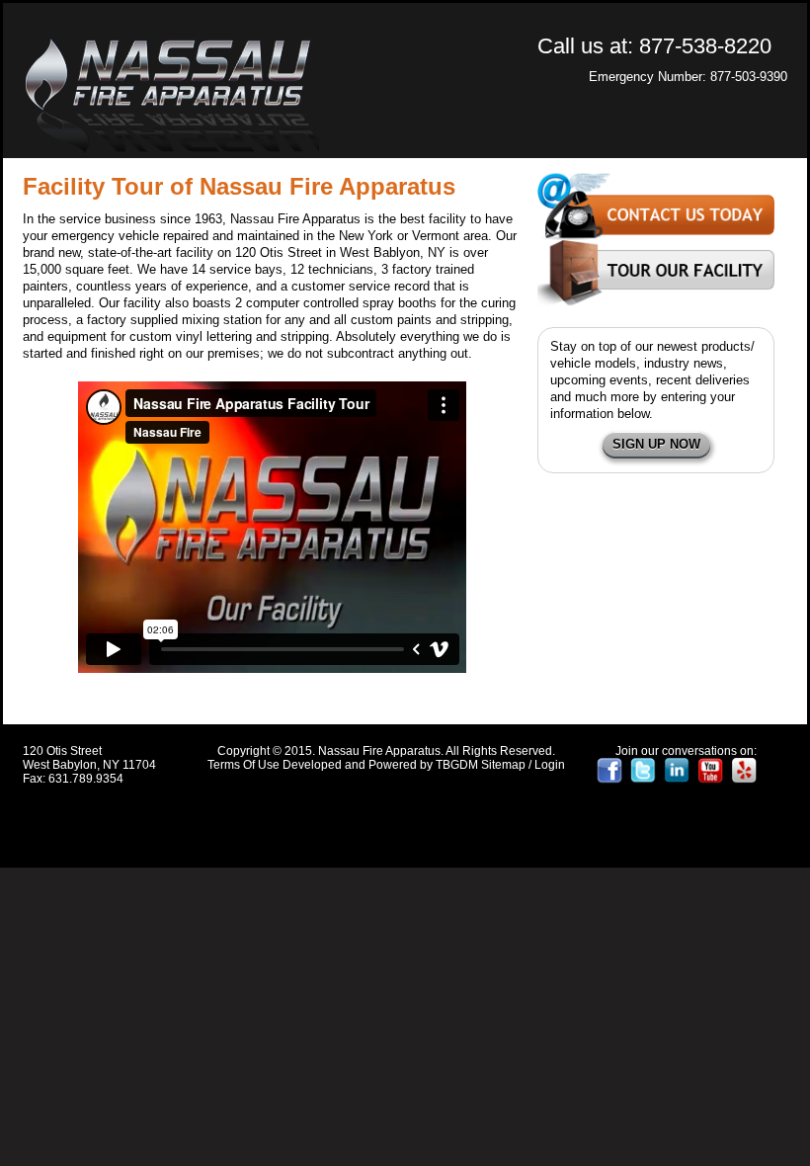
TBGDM (457, 765)
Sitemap (503, 765)
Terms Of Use (243, 765)
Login (549, 765)
